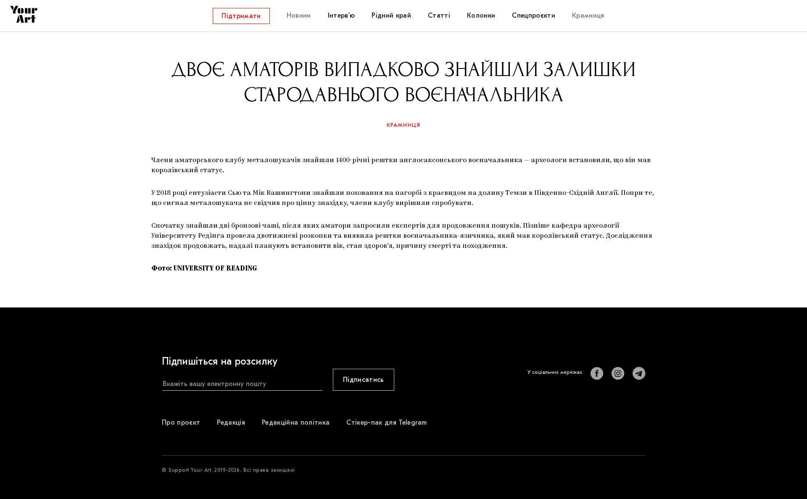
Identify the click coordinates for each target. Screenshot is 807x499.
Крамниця (404, 125)
